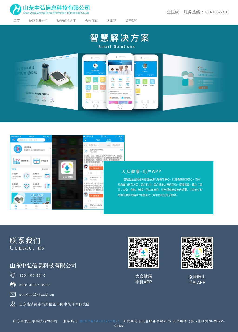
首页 (16, 20)
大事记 (111, 20)
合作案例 (91, 20)
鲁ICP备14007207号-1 (100, 321)
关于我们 (131, 20)
